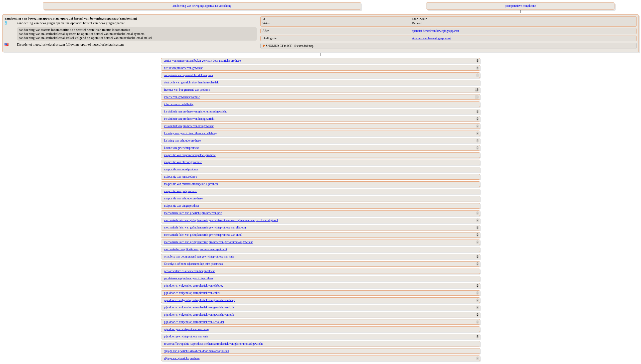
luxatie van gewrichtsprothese (181, 148)
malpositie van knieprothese (180, 176)
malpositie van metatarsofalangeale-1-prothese (191, 184)
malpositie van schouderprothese (183, 198)
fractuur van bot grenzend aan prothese (187, 89)
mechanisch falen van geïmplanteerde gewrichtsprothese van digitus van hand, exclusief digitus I (221, 220)
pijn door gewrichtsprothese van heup (186, 329)
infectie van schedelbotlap (179, 104)
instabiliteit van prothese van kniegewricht (189, 126)
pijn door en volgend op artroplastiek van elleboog (193, 285)
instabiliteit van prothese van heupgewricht (189, 118)
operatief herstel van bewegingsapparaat (435, 31)
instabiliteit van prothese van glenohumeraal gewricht (195, 111)
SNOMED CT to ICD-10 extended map (289, 46)
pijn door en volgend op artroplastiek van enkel (192, 293)
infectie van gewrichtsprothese (182, 97)
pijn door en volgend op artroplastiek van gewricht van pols (199, 314)
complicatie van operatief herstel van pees (188, 75)
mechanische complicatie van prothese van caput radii (195, 249)
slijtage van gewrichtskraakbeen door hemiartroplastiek (196, 351)
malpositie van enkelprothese (181, 169)
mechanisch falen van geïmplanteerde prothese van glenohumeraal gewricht (208, 242)
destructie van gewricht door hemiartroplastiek (191, 82)
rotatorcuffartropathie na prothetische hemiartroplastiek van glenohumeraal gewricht (213, 343)
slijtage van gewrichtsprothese (182, 358)
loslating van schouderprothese (182, 140)
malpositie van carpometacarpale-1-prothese (190, 155)
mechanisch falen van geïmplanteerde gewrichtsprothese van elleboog (205, 227)
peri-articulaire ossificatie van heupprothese (189, 271)
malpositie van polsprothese (180, 191)
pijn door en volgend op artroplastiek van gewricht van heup (199, 300)
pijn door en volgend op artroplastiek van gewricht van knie (199, 307)
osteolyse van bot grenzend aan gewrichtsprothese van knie (199, 256)
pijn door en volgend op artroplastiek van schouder (194, 322)
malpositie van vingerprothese (181, 205)
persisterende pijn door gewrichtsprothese (188, 278)
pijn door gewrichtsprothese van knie (186, 336)
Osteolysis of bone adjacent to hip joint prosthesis (193, 264)
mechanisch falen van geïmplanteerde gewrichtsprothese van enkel (203, 234)
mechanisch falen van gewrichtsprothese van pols (193, 213)
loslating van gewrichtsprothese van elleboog (190, 133)
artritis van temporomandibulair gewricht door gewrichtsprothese (202, 60)
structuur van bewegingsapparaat (431, 38)
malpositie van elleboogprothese (183, 162)
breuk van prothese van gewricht (183, 68)
